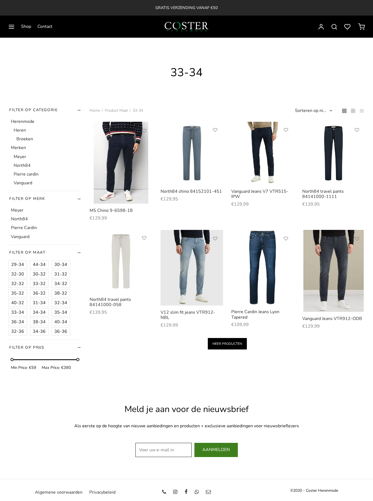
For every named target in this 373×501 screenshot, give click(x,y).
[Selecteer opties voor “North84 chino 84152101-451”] (215, 142)
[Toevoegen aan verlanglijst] (144, 131)
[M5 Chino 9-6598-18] (121, 163)
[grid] (344, 110)
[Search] (334, 26)
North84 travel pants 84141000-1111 (323, 194)
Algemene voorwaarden (58, 492)
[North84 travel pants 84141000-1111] (333, 153)
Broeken (24, 139)
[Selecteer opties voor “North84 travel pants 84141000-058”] (144, 251)
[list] (362, 110)
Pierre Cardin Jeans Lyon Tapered (255, 314)
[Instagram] (175, 492)
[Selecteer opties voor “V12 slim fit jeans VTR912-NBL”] (215, 251)
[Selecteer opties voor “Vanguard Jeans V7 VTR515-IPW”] (286, 142)
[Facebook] (186, 492)
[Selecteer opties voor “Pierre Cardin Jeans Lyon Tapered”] (286, 251)
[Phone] (164, 492)
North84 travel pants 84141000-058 (110, 302)
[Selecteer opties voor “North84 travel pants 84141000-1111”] (357, 142)
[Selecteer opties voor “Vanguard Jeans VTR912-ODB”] (357, 251)
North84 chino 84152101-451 (191, 191)
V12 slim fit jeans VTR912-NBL (188, 315)
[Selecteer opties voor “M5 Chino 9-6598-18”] (144, 143)
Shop (26, 26)
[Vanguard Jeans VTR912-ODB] (333, 271)
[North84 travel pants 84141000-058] (121, 261)
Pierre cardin (26, 174)
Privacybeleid (102, 492)
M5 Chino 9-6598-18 (111, 210)
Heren (20, 130)
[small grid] (353, 110)
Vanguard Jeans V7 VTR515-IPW (259, 194)
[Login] (321, 26)
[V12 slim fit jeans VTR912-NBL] (192, 268)
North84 (22, 165)
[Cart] (361, 26)
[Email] (208, 492)
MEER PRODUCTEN (227, 344)
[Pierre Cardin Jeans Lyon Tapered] (262, 267)
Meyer (20, 156)
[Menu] (11, 27)
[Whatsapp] (197, 492)
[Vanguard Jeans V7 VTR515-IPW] (262, 153)
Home (95, 110)
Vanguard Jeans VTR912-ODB (332, 319)
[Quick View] (144, 156)
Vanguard (23, 183)
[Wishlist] (348, 26)
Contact (44, 26)
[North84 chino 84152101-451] (192, 153)
